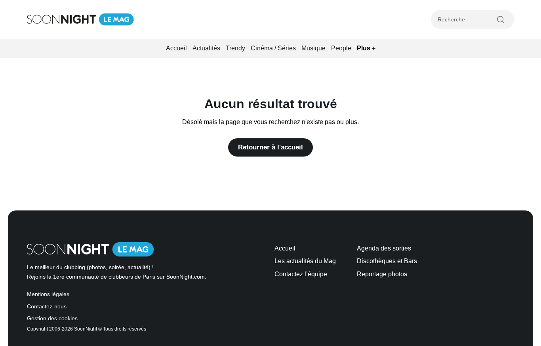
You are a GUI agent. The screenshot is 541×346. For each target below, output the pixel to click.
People (341, 48)
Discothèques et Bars (387, 261)
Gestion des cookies (52, 318)
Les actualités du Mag (305, 261)
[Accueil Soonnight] (80, 19)
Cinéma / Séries (273, 48)
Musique (313, 48)
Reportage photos (382, 274)
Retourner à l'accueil (270, 147)
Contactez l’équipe (300, 274)
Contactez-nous (47, 307)
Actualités (206, 48)
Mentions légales (48, 294)
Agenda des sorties (384, 248)
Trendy (235, 48)
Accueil (176, 48)
